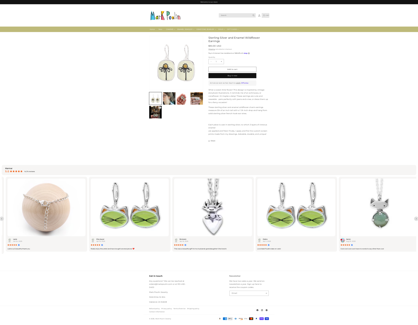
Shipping (211, 49)
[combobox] (237, 15)
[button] (169, 29)
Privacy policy (166, 308)
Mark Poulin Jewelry (163, 319)
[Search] (253, 15)
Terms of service (179, 308)
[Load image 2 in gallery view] (169, 98)
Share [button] (213, 141)
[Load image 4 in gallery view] (196, 98)
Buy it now (232, 76)
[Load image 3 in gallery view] (183, 98)
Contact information (157, 312)
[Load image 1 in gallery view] (155, 98)
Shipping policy (193, 308)
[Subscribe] (266, 293)
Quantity (211, 57)
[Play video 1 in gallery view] (155, 112)
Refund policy (154, 308)
